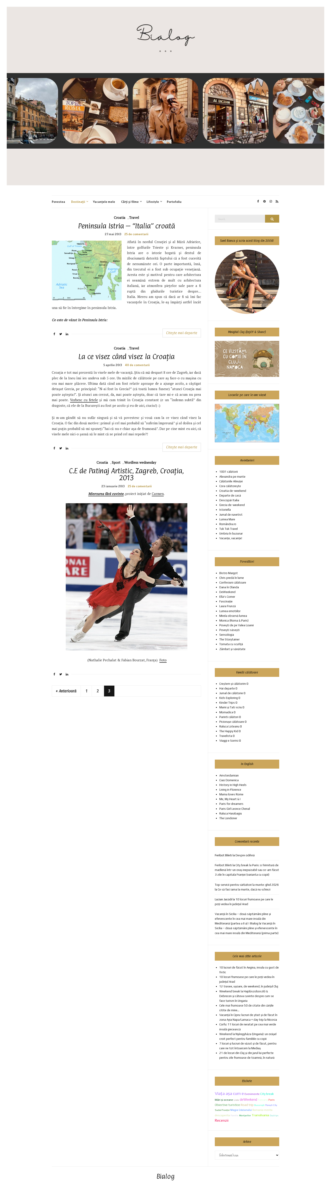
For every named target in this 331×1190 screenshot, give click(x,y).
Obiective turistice (227, 1105)
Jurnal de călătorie (231, 693)
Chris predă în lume (231, 577)
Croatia (119, 217)
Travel (134, 217)
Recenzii (222, 1120)
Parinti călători (228, 717)
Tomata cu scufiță (231, 644)
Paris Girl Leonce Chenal (234, 808)
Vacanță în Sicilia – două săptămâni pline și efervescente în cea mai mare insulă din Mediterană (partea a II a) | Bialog (243, 918)
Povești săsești (229, 630)
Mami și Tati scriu (230, 707)
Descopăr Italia (229, 500)
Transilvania (260, 1115)
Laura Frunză (227, 606)
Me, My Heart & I (229, 799)
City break (267, 1094)
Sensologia (226, 634)
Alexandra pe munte (232, 476)
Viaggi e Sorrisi (228, 740)
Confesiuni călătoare (232, 582)
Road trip (247, 1105)
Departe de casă (230, 495)
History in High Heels (233, 785)
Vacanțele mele (104, 202)
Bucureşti (259, 1105)
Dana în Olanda (229, 587)
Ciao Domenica (229, 780)
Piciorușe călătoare (231, 721)
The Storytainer (229, 639)
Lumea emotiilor (229, 611)
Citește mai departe (181, 333)
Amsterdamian (229, 775)
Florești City (271, 1105)
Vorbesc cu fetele (84, 400)
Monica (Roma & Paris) (234, 620)
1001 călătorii (228, 471)
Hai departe (227, 688)
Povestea (58, 202)
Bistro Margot (228, 573)
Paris (271, 1099)
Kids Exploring (228, 698)
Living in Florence (230, 789)
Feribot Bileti (223, 865)
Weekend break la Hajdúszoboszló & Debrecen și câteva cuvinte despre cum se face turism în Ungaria (246, 996)
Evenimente (252, 1094)
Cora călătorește (230, 486)
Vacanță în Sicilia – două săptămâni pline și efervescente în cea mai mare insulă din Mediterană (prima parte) (247, 928)
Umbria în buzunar (231, 533)
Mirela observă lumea (233, 615)
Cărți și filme (130, 202)
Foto (163, 660)
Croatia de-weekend (232, 490)
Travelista (225, 736)
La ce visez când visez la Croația (126, 356)
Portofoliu (174, 202)
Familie (234, 1115)
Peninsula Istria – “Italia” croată (126, 226)
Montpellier (245, 1115)
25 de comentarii (136, 234)
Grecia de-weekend (232, 505)
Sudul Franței (222, 1110)
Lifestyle (153, 202)
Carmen (158, 493)
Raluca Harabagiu (230, 813)
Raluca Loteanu (229, 726)
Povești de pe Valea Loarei (236, 625)
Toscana (263, 1099)
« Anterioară (66, 691)
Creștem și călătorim (232, 683)
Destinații (78, 202)
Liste (236, 1099)
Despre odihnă (245, 855)
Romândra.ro (227, 524)
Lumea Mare (227, 519)
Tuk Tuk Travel (228, 528)
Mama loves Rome (231, 794)
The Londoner (228, 818)
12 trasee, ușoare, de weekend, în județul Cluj (248, 986)
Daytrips (274, 1115)
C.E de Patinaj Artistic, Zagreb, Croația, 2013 (126, 474)
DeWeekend (227, 592)
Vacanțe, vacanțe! (230, 538)
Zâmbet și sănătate (232, 649)
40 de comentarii (137, 365)
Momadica (226, 712)
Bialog (165, 1176)
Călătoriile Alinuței (231, 481)
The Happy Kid (228, 731)
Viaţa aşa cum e (229, 1093)
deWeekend (248, 1099)
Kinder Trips (227, 702)
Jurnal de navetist (231, 514)
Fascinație (226, 601)
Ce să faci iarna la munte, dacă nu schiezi (244, 889)
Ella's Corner (227, 596)
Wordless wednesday (140, 462)
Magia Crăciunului (241, 1110)
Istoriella (225, 509)
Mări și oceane (224, 1099)
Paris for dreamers (231, 803)
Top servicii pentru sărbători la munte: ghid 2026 (247, 884)
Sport (116, 462)
